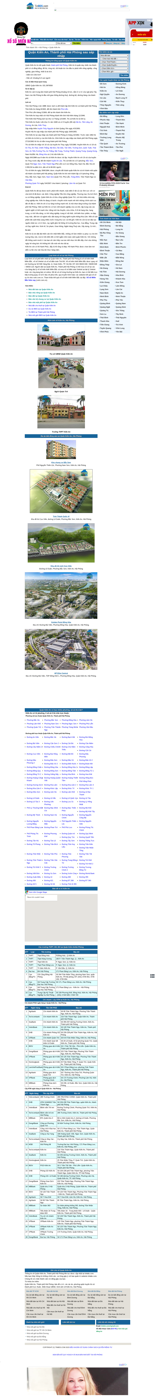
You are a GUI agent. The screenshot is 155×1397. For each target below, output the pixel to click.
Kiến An (103, 91)
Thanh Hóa (104, 321)
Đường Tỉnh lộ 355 (69, 884)
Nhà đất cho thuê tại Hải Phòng (116, 1309)
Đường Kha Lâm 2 (69, 785)
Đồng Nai (120, 261)
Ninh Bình (104, 296)
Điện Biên (104, 261)
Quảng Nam (121, 303)
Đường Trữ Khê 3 (34, 867)
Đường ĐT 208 (67, 881)
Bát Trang (58, 151)
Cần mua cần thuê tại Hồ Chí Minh (34, 1315)
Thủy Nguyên (105, 105)
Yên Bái (119, 332)
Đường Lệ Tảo (85, 798)
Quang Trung (81, 151)
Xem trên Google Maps (37, 892)
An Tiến (32, 151)
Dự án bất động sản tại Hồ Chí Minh (35, 1296)
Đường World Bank (86, 873)
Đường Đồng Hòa (51, 767)
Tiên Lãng (86, 122)
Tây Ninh (119, 314)
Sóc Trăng (120, 311)
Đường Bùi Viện (33, 743)
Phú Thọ (103, 300)
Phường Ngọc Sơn (69, 724)
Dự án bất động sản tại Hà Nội (56, 1296)
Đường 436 (31, 881)
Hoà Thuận (104, 123)
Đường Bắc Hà (50, 737)
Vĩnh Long (120, 328)
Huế (117, 321)
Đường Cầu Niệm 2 (34, 747)
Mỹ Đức (53, 148)
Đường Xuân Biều (34, 877)
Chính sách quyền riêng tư (100, 1347)
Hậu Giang (104, 275)
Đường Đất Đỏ (67, 754)
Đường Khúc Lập (51, 788)
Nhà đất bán (34, 39)
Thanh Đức (120, 120)
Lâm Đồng (120, 286)
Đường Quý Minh (86, 834)
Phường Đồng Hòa (69, 720)
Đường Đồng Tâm (69, 771)
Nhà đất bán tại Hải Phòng (115, 1302)
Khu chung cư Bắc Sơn (61, 463)
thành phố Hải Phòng (59, 65)
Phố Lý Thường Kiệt (35, 808)
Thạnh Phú (120, 130)
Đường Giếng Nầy (51, 774)
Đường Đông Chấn (34, 767)
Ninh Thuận (120, 296)
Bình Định (104, 247)
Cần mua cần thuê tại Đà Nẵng (96, 1315)
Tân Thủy (104, 151)
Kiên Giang (104, 282)
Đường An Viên (33, 737)
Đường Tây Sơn (68, 841)
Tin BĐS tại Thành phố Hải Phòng (41, 312)
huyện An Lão (56, 161)
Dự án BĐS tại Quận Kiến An (39, 309)
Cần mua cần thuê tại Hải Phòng (116, 1315)
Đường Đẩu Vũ (68, 760)
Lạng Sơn (104, 289)
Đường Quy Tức (68, 837)
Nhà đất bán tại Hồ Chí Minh (35, 1302)
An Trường (120, 144)
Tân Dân (60, 148)
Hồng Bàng (120, 87)
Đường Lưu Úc (68, 802)
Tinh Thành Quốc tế (61, 516)
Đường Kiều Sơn (33, 792)
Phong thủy (106, 39)
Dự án (71, 39)
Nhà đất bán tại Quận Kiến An (40, 289)
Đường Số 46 (49, 884)
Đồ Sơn (103, 84)
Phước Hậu (105, 120)
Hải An (78, 122)
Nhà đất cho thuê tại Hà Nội (56, 1306)
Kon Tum (119, 282)
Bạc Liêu (119, 240)
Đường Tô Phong (33, 844)
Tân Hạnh (120, 123)
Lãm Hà (72, 183)
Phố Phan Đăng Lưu (35, 827)
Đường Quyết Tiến (86, 837)
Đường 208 (66, 877)
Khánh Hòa (120, 279)
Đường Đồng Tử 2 (34, 774)
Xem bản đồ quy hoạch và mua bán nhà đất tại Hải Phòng (77, 1355)
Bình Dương (105, 226)
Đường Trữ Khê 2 (86, 864)
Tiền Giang (104, 325)
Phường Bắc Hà (33, 720)
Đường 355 (83, 877)
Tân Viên (67, 148)
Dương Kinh (121, 84)
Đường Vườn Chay (69, 873)
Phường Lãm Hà (85, 720)
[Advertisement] (61, 693)
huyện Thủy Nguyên (45, 129)
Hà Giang (104, 268)
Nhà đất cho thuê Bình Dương (76, 1309)
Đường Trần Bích (51, 844)
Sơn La (103, 314)
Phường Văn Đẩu (86, 727)
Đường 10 (48, 877)
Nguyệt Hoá (105, 127)
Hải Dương (120, 272)
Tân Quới (104, 144)
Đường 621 (48, 881)
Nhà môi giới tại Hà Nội (35, 1327)
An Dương (120, 94)
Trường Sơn (77, 148)
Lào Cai (119, 289)
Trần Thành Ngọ (48, 164)
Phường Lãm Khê (34, 724)
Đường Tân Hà (32, 841)
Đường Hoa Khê (85, 774)
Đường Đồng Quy (34, 771)
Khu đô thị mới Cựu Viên (61, 566)
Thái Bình (104, 318)
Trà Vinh (103, 130)
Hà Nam (119, 268)
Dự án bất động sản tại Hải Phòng (117, 1296)
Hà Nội (118, 222)
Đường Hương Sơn (34, 785)
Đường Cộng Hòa (86, 747)
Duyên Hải (120, 134)
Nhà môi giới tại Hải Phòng (37, 1340)
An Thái (35, 148)
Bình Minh (120, 127)
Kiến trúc (85, 39)
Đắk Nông (120, 258)
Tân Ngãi (119, 151)
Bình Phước (121, 247)
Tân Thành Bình (106, 147)
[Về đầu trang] (152, 1394)
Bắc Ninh (104, 244)
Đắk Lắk (103, 258)
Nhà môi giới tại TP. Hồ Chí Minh (39, 1330)
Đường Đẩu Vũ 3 (51, 764)
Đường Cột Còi (85, 750)
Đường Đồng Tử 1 (86, 771)
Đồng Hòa (43, 154)
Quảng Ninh (121, 307)
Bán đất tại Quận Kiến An (39, 296)
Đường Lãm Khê (68, 792)
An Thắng (50, 151)
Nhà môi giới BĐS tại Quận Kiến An (42, 315)
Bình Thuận (105, 251)
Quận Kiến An (54, 47)
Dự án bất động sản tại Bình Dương (76, 1296)
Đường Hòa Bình (68, 774)
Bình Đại (103, 134)
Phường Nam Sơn (51, 724)
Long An (119, 229)
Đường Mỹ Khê (85, 808)
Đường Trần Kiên (86, 844)
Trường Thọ (40, 151)
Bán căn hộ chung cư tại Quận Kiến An (44, 299)
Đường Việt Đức (33, 873)
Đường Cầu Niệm (86, 743)
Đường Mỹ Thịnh (33, 815)
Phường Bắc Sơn (51, 720)
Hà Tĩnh (103, 272)
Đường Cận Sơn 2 (51, 743)
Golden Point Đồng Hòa (61, 622)
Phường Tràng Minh (69, 727)
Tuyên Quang (105, 328)
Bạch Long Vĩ (121, 98)
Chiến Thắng (44, 148)
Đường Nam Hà (50, 815)
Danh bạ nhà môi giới (35, 1322)
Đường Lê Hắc (50, 798)
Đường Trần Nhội (33, 854)
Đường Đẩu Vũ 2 (86, 760)
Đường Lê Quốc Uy (69, 798)
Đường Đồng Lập (86, 767)
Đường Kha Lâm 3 (86, 785)
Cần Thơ (103, 254)
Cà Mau (119, 251)
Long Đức (120, 116)
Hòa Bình (120, 275)
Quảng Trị (104, 311)
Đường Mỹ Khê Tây (87, 811)
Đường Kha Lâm (50, 785)
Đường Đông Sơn (51, 771)
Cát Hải (103, 101)
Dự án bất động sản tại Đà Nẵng (97, 1296)
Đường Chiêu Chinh (52, 747)
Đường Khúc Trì (68, 788)
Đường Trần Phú (50, 854)
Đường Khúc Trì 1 (86, 788)
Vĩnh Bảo (104, 109)
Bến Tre (119, 244)
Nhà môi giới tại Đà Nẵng (36, 1337)
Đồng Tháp (104, 265)
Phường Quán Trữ (32, 183)
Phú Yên (119, 300)
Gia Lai (119, 265)
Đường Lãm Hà (50, 792)
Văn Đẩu (28, 180)
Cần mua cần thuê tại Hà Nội (55, 1313)
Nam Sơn (50, 177)
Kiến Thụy (42, 125)
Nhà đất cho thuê (46, 39)
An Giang (120, 233)
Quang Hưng (92, 151)
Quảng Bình (105, 303)
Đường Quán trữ (68, 834)
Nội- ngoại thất (95, 39)
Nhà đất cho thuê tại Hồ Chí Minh (35, 1309)
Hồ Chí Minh (105, 222)
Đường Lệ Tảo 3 (33, 802)
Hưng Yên (104, 279)
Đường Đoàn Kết (86, 764)
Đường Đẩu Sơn (50, 760)
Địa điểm (122, 39)
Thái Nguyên (121, 318)
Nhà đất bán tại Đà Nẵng (95, 1302)
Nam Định (104, 293)
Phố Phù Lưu (67, 827)
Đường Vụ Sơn (50, 873)
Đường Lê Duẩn (33, 798)
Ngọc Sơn (37, 164)
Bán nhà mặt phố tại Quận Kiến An (42, 302)
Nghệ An (119, 293)
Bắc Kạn (103, 240)
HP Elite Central (61, 673)
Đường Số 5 (31, 884)
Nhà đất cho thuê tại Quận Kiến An (42, 306)
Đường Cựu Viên (33, 754)
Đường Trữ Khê (85, 860)
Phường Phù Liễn (86, 724)
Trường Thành (69, 151)
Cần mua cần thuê (60, 39)
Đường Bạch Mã (68, 737)
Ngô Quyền (104, 94)
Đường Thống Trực (86, 841)
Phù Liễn (64, 109)
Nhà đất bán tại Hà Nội (56, 1301)
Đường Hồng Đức (86, 778)
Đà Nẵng (103, 116)
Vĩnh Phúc (104, 332)
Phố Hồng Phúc (85, 781)
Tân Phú (119, 147)
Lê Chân (119, 91)
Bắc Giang (120, 236)
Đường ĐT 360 (85, 881)
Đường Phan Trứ (51, 827)
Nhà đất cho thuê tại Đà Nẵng (97, 1309)
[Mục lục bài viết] (152, 976)
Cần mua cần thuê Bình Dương (76, 1315)
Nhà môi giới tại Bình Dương (38, 1333)
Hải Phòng (43, 47)
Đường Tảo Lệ (50, 841)
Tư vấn (114, 39)
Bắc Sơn (89, 161)
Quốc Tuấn (87, 148)
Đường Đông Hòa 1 (69, 767)
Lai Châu (104, 286)
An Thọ (28, 148)
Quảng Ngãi (105, 307)
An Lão (103, 98)
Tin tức (77, 39)
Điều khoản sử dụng (79, 1347)
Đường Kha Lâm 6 (34, 788)
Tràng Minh (75, 177)
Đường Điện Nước (69, 764)
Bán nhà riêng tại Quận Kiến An (41, 293)
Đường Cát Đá (67, 743)
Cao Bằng (120, 254)
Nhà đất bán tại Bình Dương (75, 1302)
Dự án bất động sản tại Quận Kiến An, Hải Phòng (61, 436)
